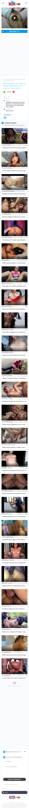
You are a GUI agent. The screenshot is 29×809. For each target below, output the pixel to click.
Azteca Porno (9, 110)
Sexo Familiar (10, 107)
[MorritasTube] (14, 3)
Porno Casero (9, 105)
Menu (6, 792)
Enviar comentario (14, 779)
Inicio (4, 79)
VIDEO (14, 31)
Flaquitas (15, 102)
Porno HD (16, 105)
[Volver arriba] (26, 806)
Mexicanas (9, 104)
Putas (21, 105)
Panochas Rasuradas (18, 104)
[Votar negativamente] (13, 92)
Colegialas (8, 79)
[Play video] (14, 18)
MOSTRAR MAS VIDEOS (14, 686)
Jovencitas (21, 102)
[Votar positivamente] (4, 92)
